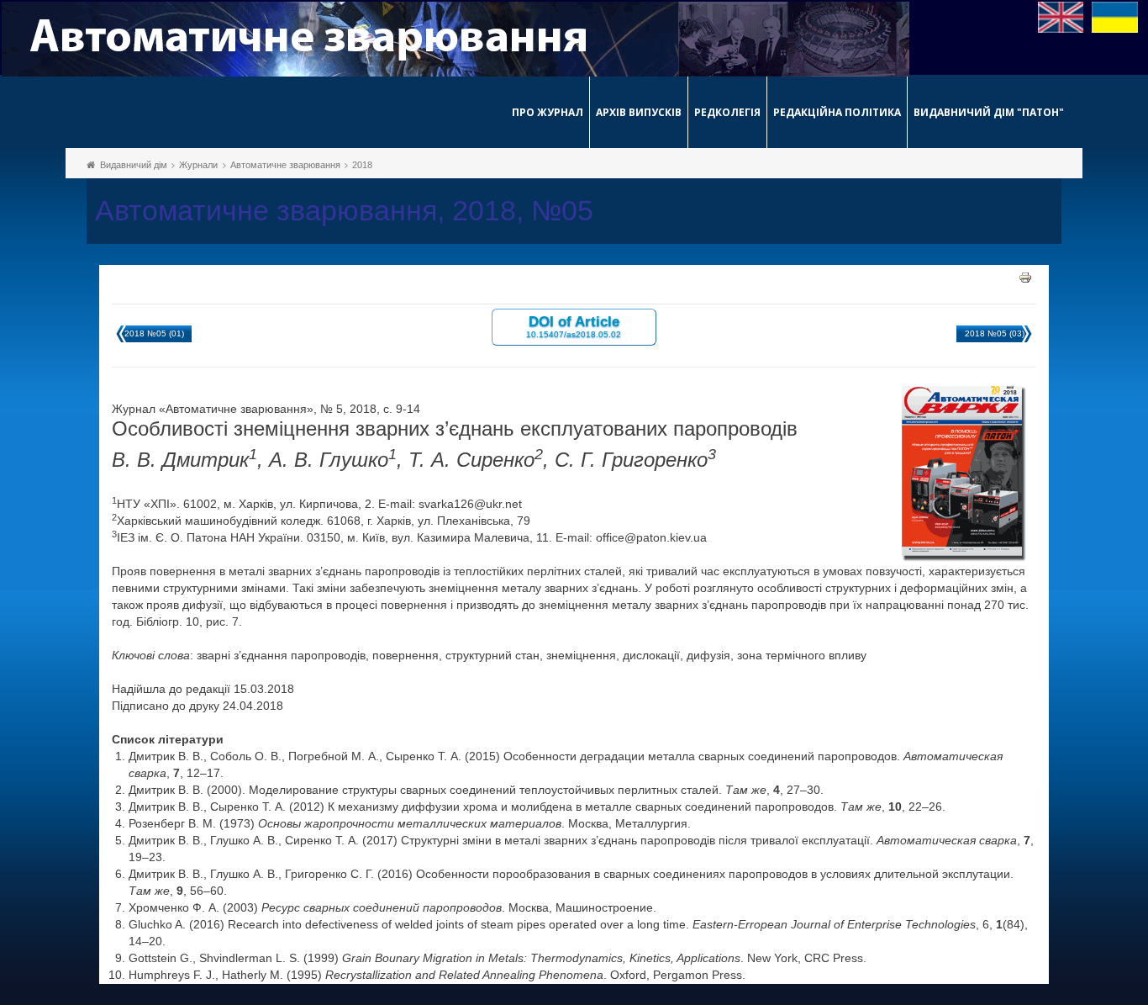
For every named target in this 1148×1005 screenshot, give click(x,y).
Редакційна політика (837, 112)
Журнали (198, 165)
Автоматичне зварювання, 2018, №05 (344, 210)
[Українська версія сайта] (1115, 16)
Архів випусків (639, 112)
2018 (362, 165)
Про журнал (547, 112)
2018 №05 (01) (154, 333)
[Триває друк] (1025, 276)
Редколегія (727, 112)
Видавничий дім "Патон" (989, 112)
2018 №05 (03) (994, 333)
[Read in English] (1061, 16)
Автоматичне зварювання (285, 165)
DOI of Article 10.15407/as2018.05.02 (573, 326)
